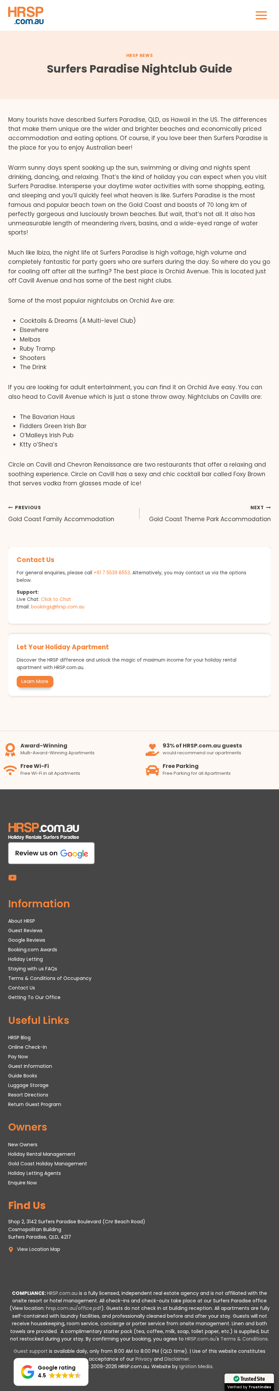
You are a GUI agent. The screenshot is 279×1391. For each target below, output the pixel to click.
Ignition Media (195, 1366)
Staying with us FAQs (32, 969)
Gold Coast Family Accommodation (61, 514)
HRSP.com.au (62, 1293)
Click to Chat (56, 599)
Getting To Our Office (34, 997)
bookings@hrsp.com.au (57, 607)
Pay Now (18, 1056)
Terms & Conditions (244, 1338)
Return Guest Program (34, 1104)
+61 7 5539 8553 (112, 573)
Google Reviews (26, 940)
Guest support (31, 1351)
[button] (51, 1372)
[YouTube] (12, 878)
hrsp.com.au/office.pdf (73, 1308)
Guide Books (22, 1075)
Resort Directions (28, 1094)
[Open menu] (261, 15)
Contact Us (21, 988)
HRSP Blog (19, 1037)
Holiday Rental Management (42, 1154)
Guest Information (30, 1066)
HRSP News (139, 55)
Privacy (143, 1359)
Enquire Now (22, 1182)
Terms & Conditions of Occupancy (50, 978)
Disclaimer (176, 1359)
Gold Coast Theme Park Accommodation (210, 514)
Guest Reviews (25, 930)
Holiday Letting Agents (34, 1173)
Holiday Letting (25, 959)
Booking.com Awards (32, 950)
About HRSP (21, 921)
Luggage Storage (28, 1085)
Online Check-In (27, 1047)
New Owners (22, 1144)
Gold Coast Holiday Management (47, 1163)
